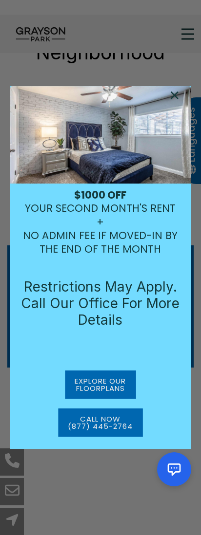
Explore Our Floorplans (100, 384)
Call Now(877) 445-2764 (100, 422)
